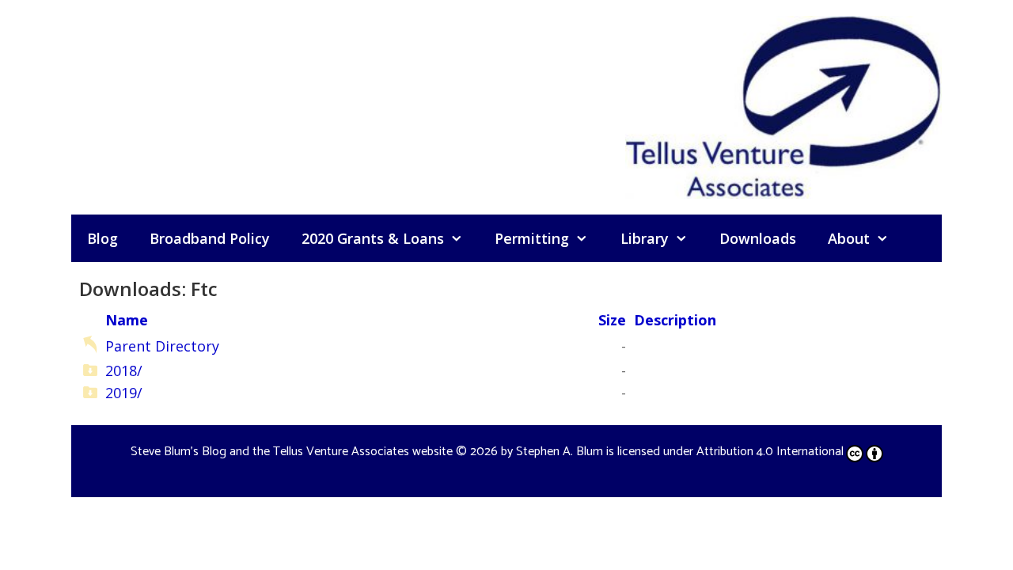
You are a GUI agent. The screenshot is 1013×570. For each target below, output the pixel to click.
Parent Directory (162, 345)
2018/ (123, 370)
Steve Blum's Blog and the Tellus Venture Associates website (292, 451)
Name (126, 319)
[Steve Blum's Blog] (783, 105)
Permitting (532, 238)
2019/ (123, 392)
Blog (102, 238)
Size (612, 319)
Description (675, 319)
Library (644, 238)
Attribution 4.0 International (770, 451)
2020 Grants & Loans (373, 238)
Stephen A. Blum (559, 451)
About (849, 238)
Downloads (757, 238)
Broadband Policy (210, 238)
